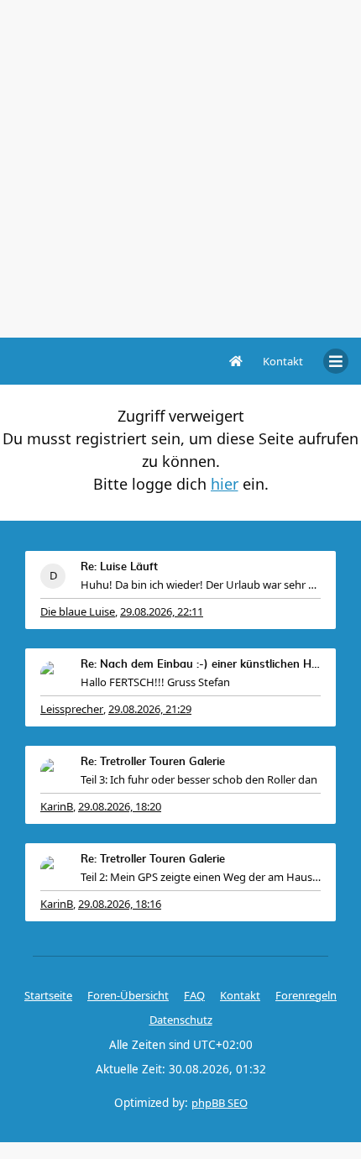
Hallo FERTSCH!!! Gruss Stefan (155, 682)
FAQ (194, 995)
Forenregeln (306, 995)
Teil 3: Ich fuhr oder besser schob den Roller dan (199, 779)
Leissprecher (71, 708)
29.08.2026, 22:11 (161, 611)
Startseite (48, 995)
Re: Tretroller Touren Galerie (153, 762)
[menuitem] (283, 361)
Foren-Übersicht (128, 995)
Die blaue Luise (77, 611)
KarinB (56, 806)
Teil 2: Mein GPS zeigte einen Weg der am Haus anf (201, 876)
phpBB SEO (219, 1102)
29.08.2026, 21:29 (149, 708)
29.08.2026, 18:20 (119, 806)
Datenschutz (180, 1019)
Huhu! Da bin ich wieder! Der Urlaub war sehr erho (201, 584)
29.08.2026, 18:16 (119, 903)
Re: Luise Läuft (119, 567)
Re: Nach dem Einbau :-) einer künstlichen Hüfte (201, 664)
